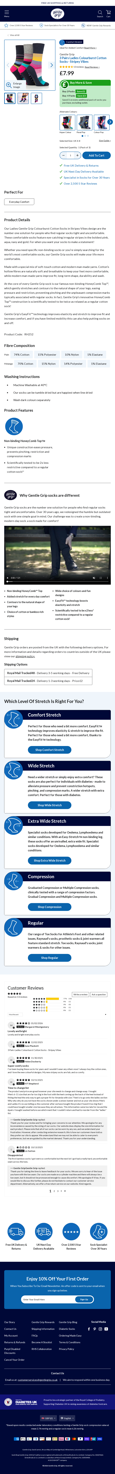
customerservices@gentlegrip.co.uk (38, 1379)
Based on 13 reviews (17, 996)
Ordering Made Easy (70, 1335)
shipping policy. (25, 656)
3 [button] (57, 1191)
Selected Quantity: (75, 147)
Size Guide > (105, 140)
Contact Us (10, 1328)
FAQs (35, 1335)
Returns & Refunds (14, 1342)
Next (110, 121)
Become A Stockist (42, 1342)
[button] (66, 66)
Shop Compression (49, 907)
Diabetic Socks (67, 1328)
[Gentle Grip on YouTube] (106, 1329)
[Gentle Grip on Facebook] (89, 1329)
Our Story (9, 1322)
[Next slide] (51, 65)
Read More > (90, 47)
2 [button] (54, 1191)
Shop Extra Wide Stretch (49, 860)
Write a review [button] (80, 994)
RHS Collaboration (42, 1348)
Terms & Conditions (69, 1342)
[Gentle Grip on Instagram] (101, 1329)
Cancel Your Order (14, 1359)
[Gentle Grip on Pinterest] (95, 1329)
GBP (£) (49, 1418)
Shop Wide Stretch (50, 805)
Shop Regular (49, 957)
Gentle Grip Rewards (43, 1322)
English (67, 1418)
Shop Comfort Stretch (49, 749)
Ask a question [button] (99, 994)
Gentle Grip (52, 1466)
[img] (23, 1023)
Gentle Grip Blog (68, 1322)
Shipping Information (43, 1328)
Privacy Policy (66, 1348)
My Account (11, 1335)
